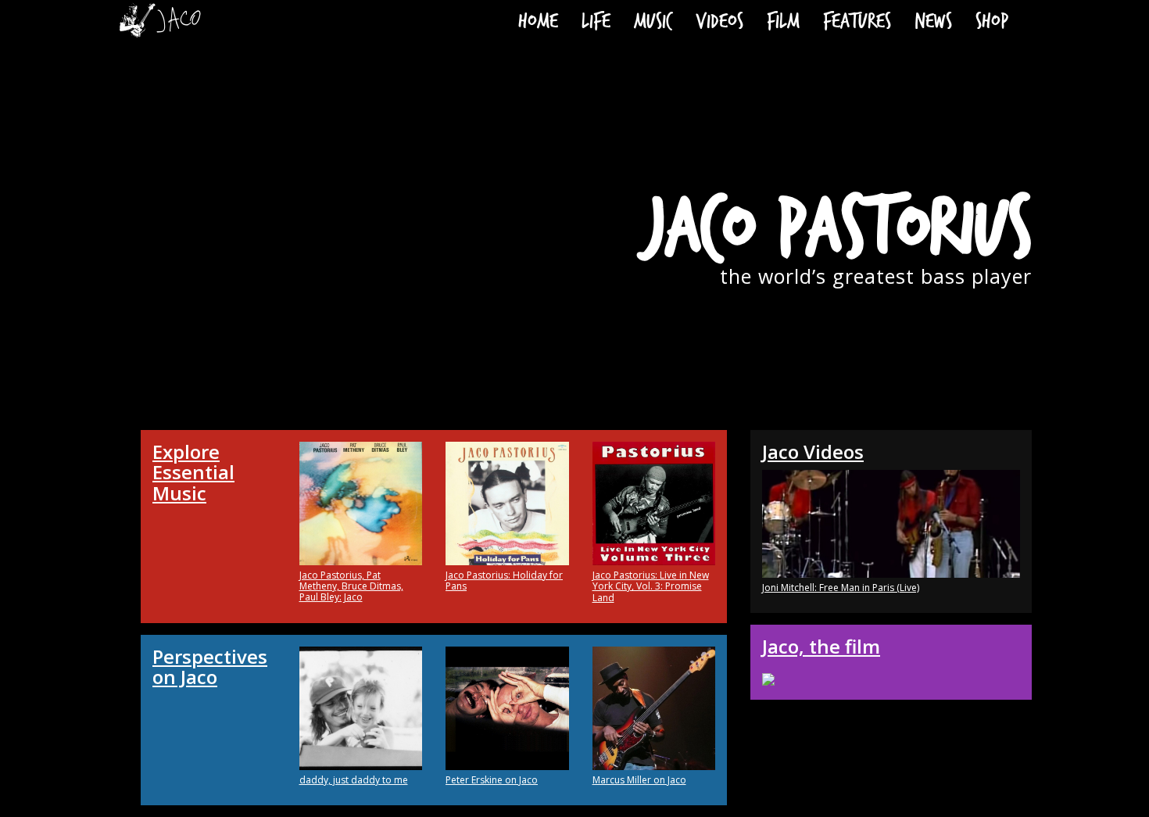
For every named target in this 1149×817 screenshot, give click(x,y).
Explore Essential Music (193, 472)
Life (596, 19)
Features (857, 19)
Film (783, 19)
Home (538, 19)
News (933, 19)
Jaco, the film (821, 646)
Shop (991, 19)
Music (653, 19)
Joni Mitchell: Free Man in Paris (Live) (840, 587)
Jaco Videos (813, 451)
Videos (719, 19)
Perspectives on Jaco (209, 666)
